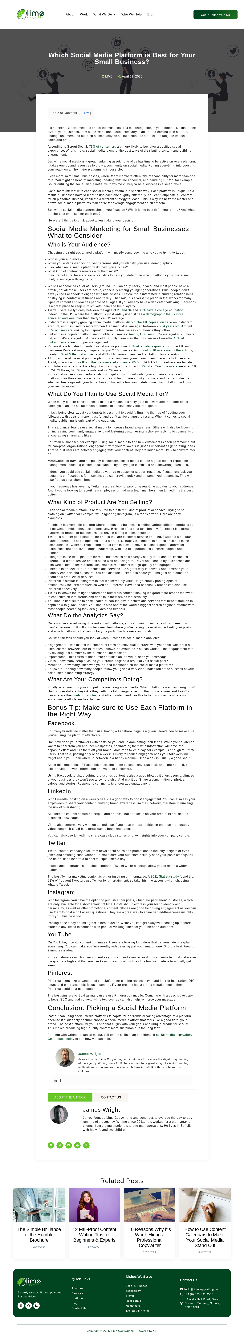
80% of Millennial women (76, 354)
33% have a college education (161, 310)
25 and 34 (124, 310)
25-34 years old (168, 326)
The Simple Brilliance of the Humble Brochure (39, 1235)
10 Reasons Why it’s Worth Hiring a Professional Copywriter (149, 1237)
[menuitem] (104, 14)
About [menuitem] (70, 14)
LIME (109, 76)
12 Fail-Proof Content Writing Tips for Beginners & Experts (94, 1235)
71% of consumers (102, 146)
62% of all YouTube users (158, 366)
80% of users (57, 330)
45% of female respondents (149, 346)
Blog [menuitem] (150, 14)
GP (155, 1330)
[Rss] (36, 1305)
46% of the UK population (145, 322)
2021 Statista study (165, 876)
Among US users (141, 334)
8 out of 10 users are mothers (161, 350)
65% (135, 362)
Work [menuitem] (84, 14)
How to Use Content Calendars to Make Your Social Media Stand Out (205, 1237)
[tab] (70, 1097)
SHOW (85, 113)
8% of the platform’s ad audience (106, 362)
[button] (51, 1145)
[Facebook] (60, 1081)
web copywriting (86, 695)
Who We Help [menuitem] (131, 14)
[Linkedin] (55, 1081)
